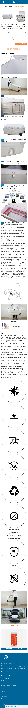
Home (5, 6)
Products (10, 6)
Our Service (4, 698)
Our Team (4, 696)
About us (3, 692)
